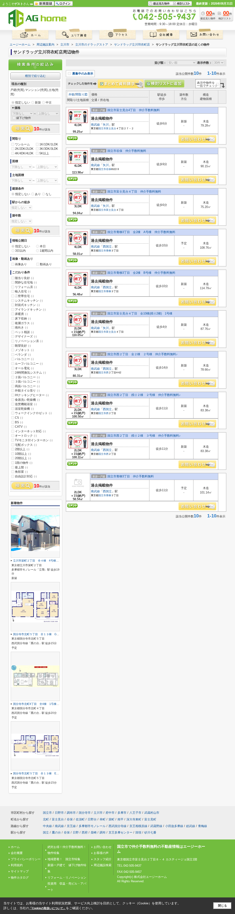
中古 (49, 102)
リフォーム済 (26, 287)
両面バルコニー (27, 386)
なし (49, 194)
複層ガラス (24, 323)
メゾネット (24, 350)
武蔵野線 (156, 826)
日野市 (59, 812)
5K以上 (44, 153)
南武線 (95, 124)
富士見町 (150, 819)
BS (19, 422)
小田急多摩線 (174, 826)
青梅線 (202, 826)
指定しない (22, 102)
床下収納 (23, 318)
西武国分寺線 (117, 826)
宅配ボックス (26, 445)
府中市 (110, 812)
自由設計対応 (26, 476)
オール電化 (24, 368)
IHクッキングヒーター (32, 395)
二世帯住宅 (24, 296)
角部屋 (21, 471)
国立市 (102, 128)
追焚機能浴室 (26, 404)
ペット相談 (24, 332)
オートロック (26, 435)
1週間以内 (46, 250)
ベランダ (23, 354)
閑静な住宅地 (26, 282)
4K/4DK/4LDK (24, 153)
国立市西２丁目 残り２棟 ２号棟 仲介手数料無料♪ (144, 395)
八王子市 (135, 812)
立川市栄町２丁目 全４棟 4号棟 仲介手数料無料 (45, 560)
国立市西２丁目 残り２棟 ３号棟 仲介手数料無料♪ (144, 435)
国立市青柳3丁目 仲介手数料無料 (130, 476)
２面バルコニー (27, 377)
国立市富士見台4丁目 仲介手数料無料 (133, 110)
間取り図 (81, 94)
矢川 (106, 124)
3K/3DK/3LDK (48, 148)
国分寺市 (85, 812)
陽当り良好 (24, 278)
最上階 (21, 467)
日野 (76, 832)
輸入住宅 (23, 291)
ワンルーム (22, 144)
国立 (46, 832)
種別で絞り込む (35, 76)
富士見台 (111, 128)
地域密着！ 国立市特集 (64, 859)
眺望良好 (23, 345)
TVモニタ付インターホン (34, 440)
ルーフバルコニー (29, 363)
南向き (21, 327)
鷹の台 (56, 832)
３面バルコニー (27, 381)
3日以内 (20, 250)
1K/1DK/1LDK (48, 144)
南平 (120, 819)
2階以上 (22, 449)
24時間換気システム (30, 372)
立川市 (98, 812)
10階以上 (23, 454)
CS (19, 417)
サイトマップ (20, 871)
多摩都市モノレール (92, 826)
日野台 (92, 819)
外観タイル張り (27, 390)
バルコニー (24, 359)
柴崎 (94, 832)
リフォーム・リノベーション (67, 877)
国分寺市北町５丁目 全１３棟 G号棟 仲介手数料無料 (48, 634)
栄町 (112, 819)
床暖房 (21, 314)
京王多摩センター (120, 832)
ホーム (15, 847)
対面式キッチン (27, 305)
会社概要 (17, 853)
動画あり (46, 264)
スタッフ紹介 (103, 859)
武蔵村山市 (151, 812)
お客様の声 (101, 853)
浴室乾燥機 (24, 408)
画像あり (21, 264)
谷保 (108, 169)
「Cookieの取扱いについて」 (47, 908)
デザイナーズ (26, 336)
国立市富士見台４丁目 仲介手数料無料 (134, 191)
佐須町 (80, 819)
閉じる (222, 905)
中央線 (47, 826)
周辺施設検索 (103, 865)
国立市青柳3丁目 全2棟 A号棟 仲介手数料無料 (141, 232)
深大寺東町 (133, 819)
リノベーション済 (29, 341)
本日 (43, 246)
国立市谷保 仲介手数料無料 (126, 151)
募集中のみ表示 (82, 73)
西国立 (107, 246)
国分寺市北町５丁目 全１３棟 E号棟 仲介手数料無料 (48, 773)
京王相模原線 (138, 826)
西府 (85, 832)
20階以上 (23, 458)
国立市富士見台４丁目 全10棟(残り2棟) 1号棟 (141, 313)
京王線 (71, 826)
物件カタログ (20, 877)
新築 (38, 102)
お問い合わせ (103, 847)
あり (38, 194)
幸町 (103, 819)
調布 (103, 832)
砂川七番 (150, 832)
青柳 (108, 250)
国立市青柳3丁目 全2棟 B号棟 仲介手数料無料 (141, 272)
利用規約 (17, 865)
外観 (72, 94)
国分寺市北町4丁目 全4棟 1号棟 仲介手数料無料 (45, 704)
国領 (138, 832)
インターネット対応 (30, 431)
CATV (21, 426)
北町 (46, 819)
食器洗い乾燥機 (27, 399)
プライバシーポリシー (26, 859)
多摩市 (122, 812)
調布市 (71, 812)
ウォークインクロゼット (33, 413)
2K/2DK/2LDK (24, 148)
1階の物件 (23, 462)
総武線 (190, 826)
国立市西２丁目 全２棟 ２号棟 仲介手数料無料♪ (142, 354)
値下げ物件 (23, 118)
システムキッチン (29, 300)
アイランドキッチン (30, 309)
